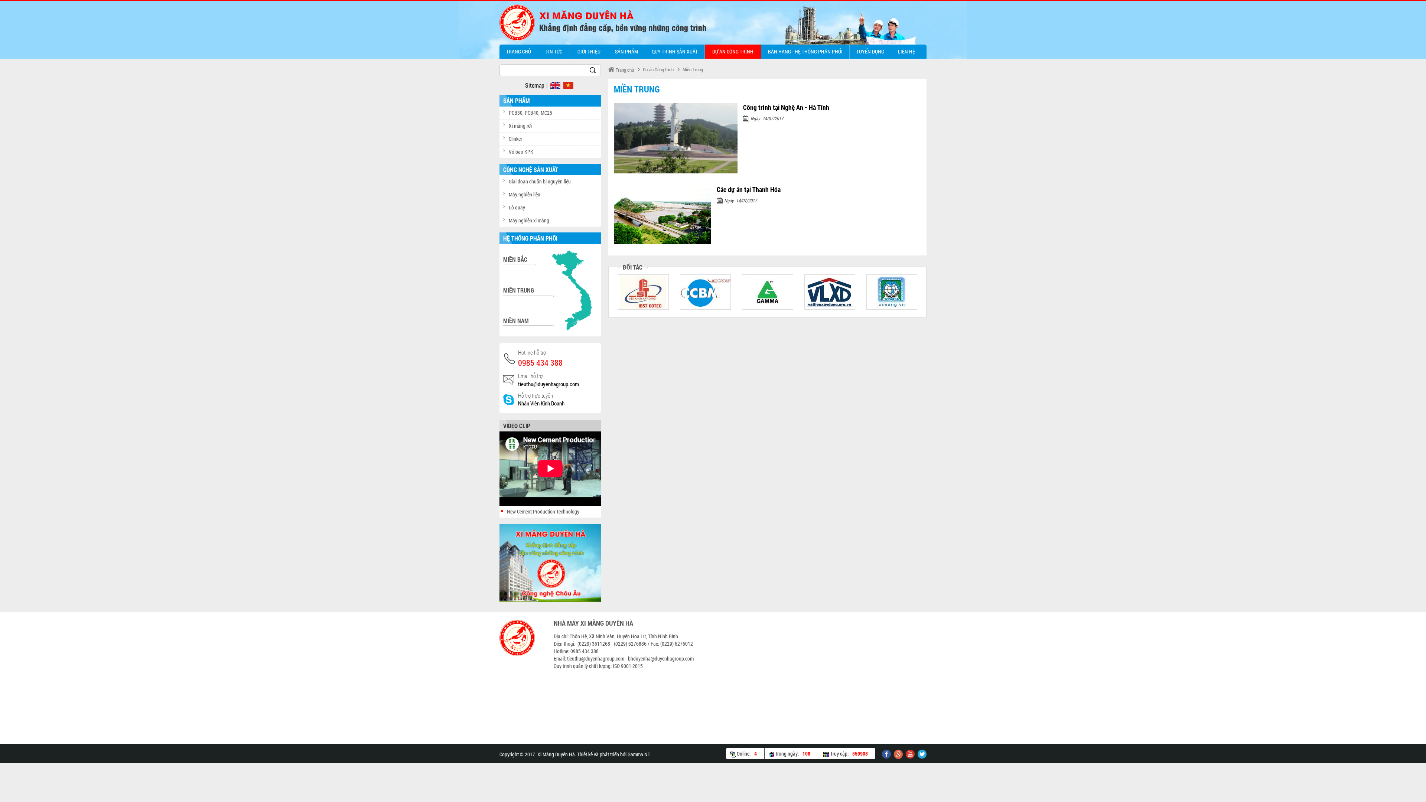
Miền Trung (693, 69)
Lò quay (517, 207)
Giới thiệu (588, 51)
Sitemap (534, 85)
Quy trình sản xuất (675, 51)
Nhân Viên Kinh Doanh (541, 403)
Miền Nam (516, 321)
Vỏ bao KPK (521, 151)
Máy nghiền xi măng (529, 220)
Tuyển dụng (870, 51)
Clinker (515, 138)
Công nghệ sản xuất (530, 169)
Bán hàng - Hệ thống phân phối (805, 51)
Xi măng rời (520, 125)
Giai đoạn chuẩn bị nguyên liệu (540, 181)
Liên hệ (906, 51)
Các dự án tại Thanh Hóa (749, 189)
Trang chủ (518, 51)
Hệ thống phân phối (530, 238)
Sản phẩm (626, 51)
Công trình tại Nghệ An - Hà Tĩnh (786, 107)
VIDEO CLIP (516, 426)
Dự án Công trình (732, 51)
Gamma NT (639, 754)
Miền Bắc (515, 259)
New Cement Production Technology (543, 511)
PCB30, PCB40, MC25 (530, 112)
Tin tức (554, 51)
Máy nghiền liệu (524, 194)
